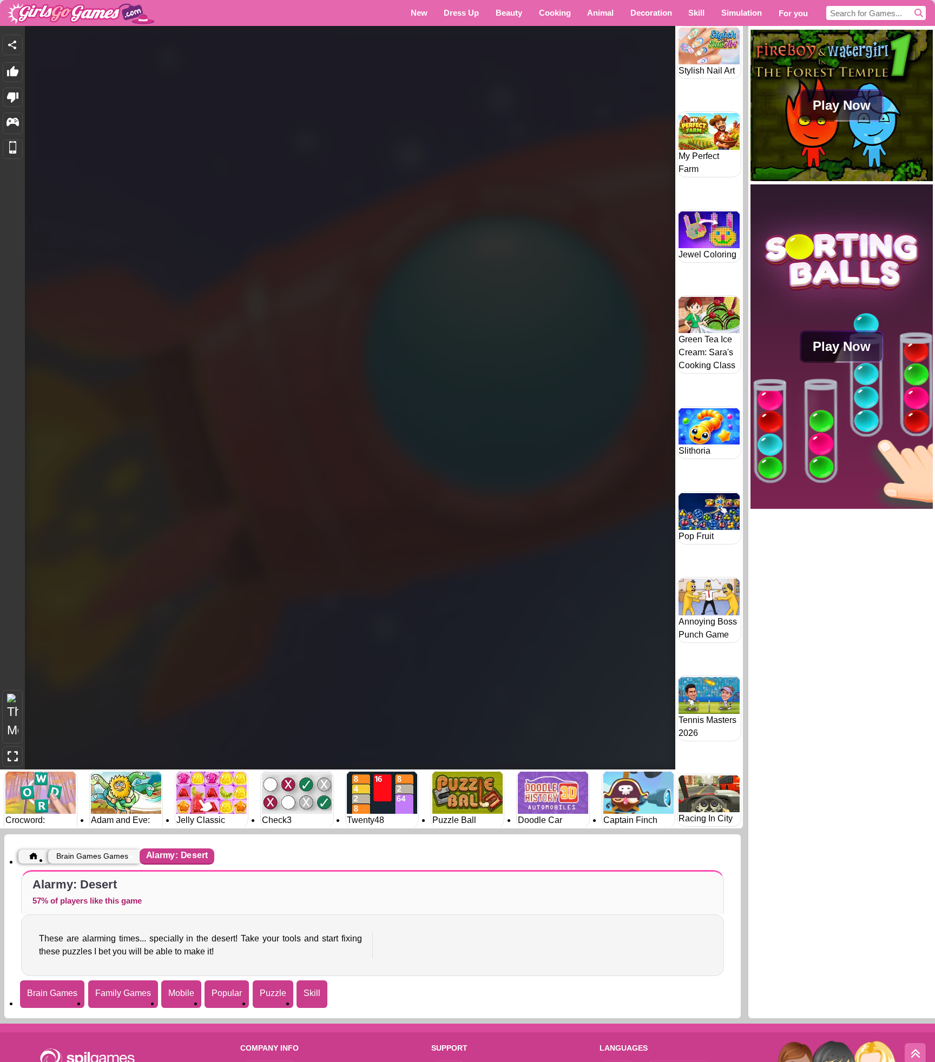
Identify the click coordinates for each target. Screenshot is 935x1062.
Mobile (181, 993)
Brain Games (52, 993)
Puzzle (273, 993)
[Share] (12, 45)
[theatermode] (12, 717)
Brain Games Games (92, 856)
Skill (312, 993)
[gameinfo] (13, 123)
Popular (227, 993)
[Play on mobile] (13, 150)
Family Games (123, 993)
